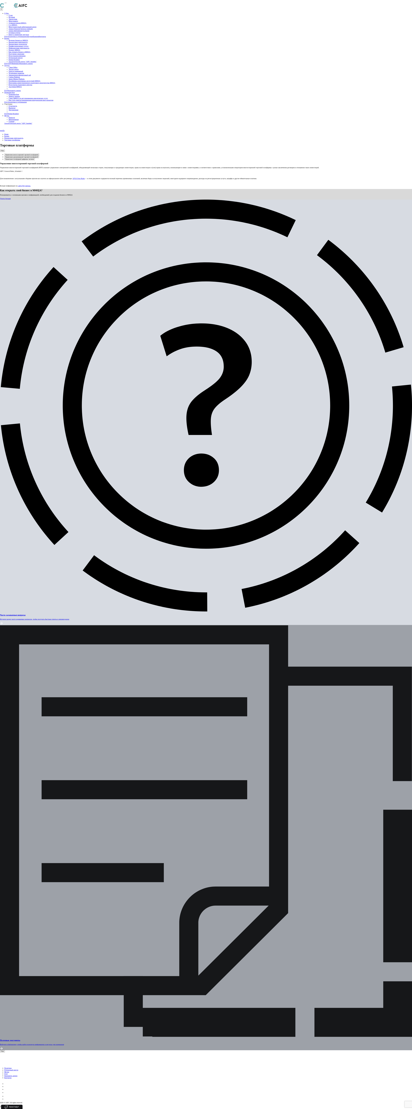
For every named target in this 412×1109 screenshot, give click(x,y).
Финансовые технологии (18, 44)
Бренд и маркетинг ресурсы (19, 35)
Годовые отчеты (14, 33)
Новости (12, 118)
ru (2, 130)
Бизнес (6, 38)
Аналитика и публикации (17, 36)
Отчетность (13, 106)
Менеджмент (13, 21)
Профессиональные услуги (18, 46)
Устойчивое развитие (16, 73)
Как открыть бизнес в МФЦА (19, 52)
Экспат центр (14, 69)
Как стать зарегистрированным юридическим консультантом (31, 100)
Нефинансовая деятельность (19, 48)
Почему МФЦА (14, 50)
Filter (2, 151)
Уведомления (13, 110)
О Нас (6, 13)
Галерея (11, 121)
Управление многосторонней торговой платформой (21, 155)
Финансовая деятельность (18, 42)
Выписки (12, 108)
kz (4, 130)
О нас (11, 15)
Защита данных (14, 96)
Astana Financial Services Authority (21, 29)
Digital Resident (14, 60)
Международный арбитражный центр (22, 27)
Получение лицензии (16, 54)
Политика (8, 1068)
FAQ (6, 36)
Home (6, 134)
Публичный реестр (16, 58)
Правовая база (9, 92)
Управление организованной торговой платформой (21, 157)
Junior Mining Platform (17, 79)
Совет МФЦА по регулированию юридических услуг (28, 98)
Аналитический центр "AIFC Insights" (23, 62)
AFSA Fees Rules (79, 178)
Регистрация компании (17, 56)
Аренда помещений (16, 71)
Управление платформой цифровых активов (19, 159)
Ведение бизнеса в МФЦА (18, 40)
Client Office (13, 67)
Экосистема (13, 19)
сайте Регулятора (24, 186)
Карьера (36, 36)
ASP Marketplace (14, 63)
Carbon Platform (14, 77)
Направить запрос (26, 63)
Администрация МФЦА (17, 23)
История (12, 17)
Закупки (30, 36)
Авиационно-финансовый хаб (20, 75)
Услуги (6, 65)
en (1, 130)
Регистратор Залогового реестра (20, 85)
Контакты (42, 36)
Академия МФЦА (15, 87)
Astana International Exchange (19, 31)
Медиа (6, 116)
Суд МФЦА (13, 25)
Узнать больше (5, 198)
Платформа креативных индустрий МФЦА (24, 81)
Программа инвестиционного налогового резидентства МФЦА (32, 83)
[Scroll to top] (1, 1056)
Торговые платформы (12, 140)
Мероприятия (14, 119)
